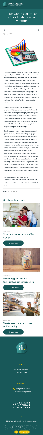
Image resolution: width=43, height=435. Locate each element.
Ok (16, 432)
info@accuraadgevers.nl (23, 391)
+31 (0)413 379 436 (23, 389)
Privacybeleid (24, 432)
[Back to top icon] (21, 416)
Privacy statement (25, 421)
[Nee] (41, 429)
